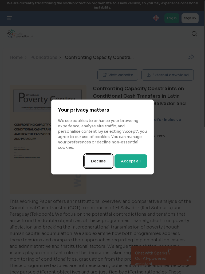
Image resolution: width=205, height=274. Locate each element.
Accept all (131, 161)
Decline (98, 161)
